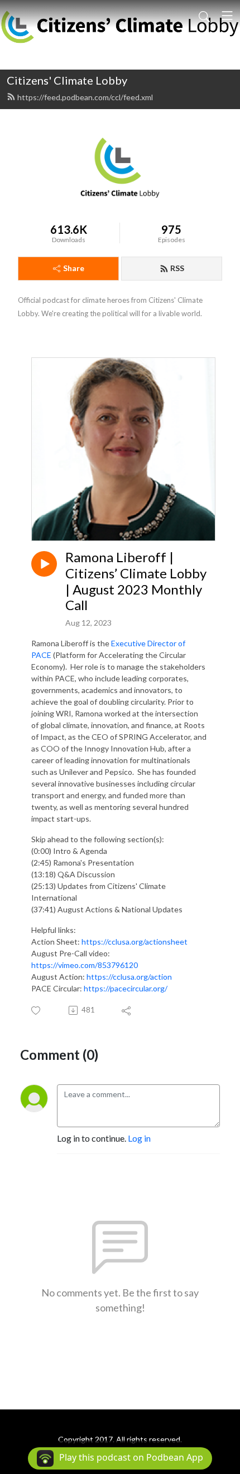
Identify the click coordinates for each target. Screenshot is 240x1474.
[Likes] (36, 1010)
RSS (177, 268)
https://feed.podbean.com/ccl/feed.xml (85, 97)
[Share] (127, 1010)
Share (73, 268)
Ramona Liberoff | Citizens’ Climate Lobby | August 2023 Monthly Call (136, 581)
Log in (139, 1138)
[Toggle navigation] (227, 15)
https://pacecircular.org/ (125, 988)
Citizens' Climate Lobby (67, 80)
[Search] (204, 15)
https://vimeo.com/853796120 (84, 965)
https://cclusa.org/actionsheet (134, 941)
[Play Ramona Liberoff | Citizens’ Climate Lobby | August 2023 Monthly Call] (44, 564)
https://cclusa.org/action (129, 976)
